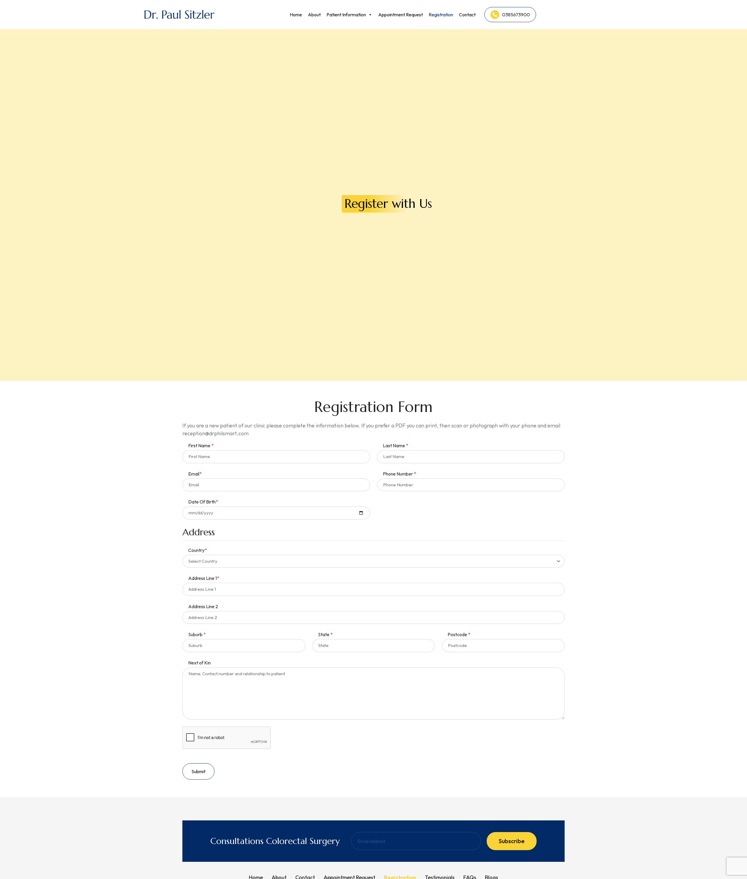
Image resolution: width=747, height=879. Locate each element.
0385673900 (516, 14)
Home (296, 14)
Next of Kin (199, 663)
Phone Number (399, 474)
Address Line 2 (203, 606)
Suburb (197, 634)
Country (197, 550)
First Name (201, 445)
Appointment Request (400, 14)
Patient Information (346, 14)
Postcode (459, 634)
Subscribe (512, 841)
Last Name (395, 445)
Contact (467, 14)
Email (195, 474)
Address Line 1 (203, 578)
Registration (441, 14)
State (325, 634)
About (314, 14)
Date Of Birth (203, 502)
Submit (198, 771)
